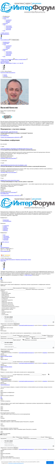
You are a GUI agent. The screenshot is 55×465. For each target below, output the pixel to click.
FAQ (4, 24)
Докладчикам (9, 27)
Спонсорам (8, 28)
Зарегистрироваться (5, 384)
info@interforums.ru (5, 34)
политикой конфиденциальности (26, 325)
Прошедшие (6, 17)
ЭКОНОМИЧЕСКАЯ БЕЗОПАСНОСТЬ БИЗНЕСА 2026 (14, 165)
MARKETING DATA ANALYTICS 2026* (10, 180)
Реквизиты (5, 228)
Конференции (6, 42)
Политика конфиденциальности (8, 72)
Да (1, 396)
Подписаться (16, 323)
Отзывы (8, 22)
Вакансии (8, 21)
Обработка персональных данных (23, 259)
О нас (4, 18)
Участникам (8, 25)
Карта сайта (3, 260)
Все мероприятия (7, 221)
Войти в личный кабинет (6, 356)
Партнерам (8, 29)
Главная (5, 74)
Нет (1, 397)
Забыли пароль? (4, 378)
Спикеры (5, 76)
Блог (4, 30)
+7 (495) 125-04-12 (5, 32)
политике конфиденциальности (16, 463)
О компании (9, 19)
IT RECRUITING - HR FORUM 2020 (9, 131)
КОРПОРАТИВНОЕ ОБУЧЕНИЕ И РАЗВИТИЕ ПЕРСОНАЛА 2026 (16, 148)
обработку (45, 325)
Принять (50, 462)
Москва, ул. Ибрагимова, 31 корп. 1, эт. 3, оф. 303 (12, 63)
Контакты (5, 23)
